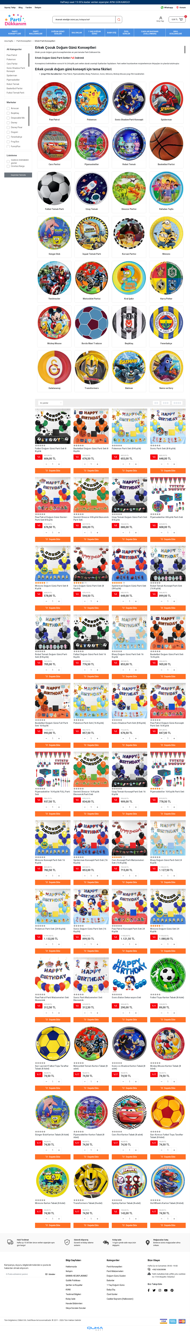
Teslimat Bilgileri (73, 1294)
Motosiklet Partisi (91, 299)
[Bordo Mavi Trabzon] (92, 323)
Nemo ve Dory (166, 388)
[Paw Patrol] (54, 99)
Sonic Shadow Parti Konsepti (16, 69)
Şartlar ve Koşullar (74, 1285)
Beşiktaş (15, 113)
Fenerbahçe (16, 137)
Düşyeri (14, 132)
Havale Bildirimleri (74, 1303)
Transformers (92, 388)
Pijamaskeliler (13, 80)
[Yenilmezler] (54, 278)
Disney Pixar (16, 127)
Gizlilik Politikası (73, 1280)
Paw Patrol (12, 55)
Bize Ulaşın (154, 1260)
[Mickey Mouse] (54, 323)
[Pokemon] (92, 99)
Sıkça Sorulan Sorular (76, 1308)
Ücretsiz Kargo (18, 166)
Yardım (29, 7)
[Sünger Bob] (54, 233)
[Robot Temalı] (129, 144)
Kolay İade (70, 1299)
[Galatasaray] (54, 367)
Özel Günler (112, 1294)
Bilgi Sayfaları (73, 1260)
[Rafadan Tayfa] (166, 188)
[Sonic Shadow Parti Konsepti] (129, 99)
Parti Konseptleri (114, 1266)
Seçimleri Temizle (18, 175)
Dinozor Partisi (129, 209)
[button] (177, 19)
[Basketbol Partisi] (166, 144)
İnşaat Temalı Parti (92, 254)
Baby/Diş (111, 1289)
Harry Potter (166, 299)
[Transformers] (92, 367)
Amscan (15, 108)
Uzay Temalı (92, 209)
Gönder (52, 1274)
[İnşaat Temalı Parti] (92, 233)
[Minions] (166, 233)
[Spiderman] (166, 99)
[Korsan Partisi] (129, 233)
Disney (14, 122)
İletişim (38, 7)
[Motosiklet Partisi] (92, 278)
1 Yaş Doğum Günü (116, 1285)
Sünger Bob (54, 254)
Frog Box (15, 141)
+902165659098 (159, 1269)
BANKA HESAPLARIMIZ (77, 1276)
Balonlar (110, 1280)
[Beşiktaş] (129, 323)
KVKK (68, 1289)
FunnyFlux (15, 146)
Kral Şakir (129, 299)
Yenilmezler (54, 299)
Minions (166, 254)
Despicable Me (18, 118)
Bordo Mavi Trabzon (92, 343)
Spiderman (12, 75)
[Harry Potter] (166, 278)
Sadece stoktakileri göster (20, 161)
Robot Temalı (13, 84)
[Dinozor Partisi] (129, 188)
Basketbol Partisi (14, 88)
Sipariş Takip (10, 7)
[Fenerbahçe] (166, 323)
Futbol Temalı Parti (15, 93)
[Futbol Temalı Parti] (54, 188)
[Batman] (129, 367)
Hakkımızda (71, 1266)
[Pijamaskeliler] (92, 144)
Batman (129, 388)
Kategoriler (113, 1260)
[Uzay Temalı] (92, 188)
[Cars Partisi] (54, 144)
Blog (21, 7)
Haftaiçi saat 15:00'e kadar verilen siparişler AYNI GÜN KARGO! (95, 2)
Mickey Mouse (54, 343)
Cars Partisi (12, 64)
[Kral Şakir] (129, 278)
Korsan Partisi (129, 254)
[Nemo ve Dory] (166, 367)
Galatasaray (54, 388)
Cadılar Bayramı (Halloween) (120, 1299)
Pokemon (11, 59)
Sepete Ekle (54, 470)
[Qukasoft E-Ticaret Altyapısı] (95, 1329)
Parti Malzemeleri (115, 1271)
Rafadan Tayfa (166, 209)
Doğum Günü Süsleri (116, 1276)
